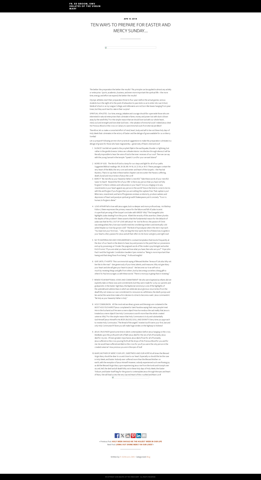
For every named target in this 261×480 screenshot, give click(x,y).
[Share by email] (144, 435)
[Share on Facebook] (117, 435)
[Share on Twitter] (122, 435)
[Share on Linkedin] (138, 435)
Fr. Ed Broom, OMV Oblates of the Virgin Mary (85, 6)
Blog (148, 457)
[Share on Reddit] (127, 435)
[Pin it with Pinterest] (133, 435)
